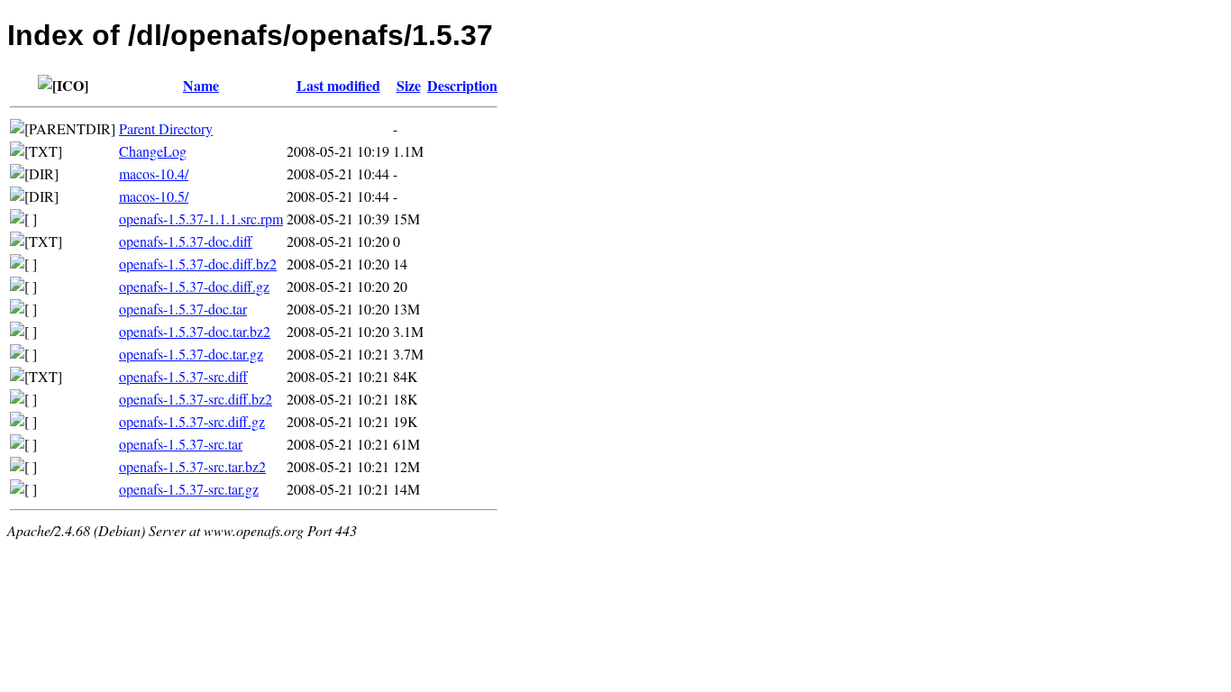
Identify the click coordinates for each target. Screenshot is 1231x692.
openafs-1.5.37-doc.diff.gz (194, 286)
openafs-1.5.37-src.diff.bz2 (195, 398)
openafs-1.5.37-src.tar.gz (189, 488)
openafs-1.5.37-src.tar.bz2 (192, 466)
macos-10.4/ (153, 173)
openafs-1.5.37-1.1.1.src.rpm (201, 218)
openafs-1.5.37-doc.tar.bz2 (194, 331)
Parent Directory (166, 128)
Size (409, 85)
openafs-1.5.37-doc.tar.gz (191, 353)
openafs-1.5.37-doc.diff (185, 241)
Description (462, 85)
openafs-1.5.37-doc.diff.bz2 (198, 263)
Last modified (338, 85)
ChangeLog (153, 150)
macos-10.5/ (153, 196)
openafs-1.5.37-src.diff (183, 376)
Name (201, 85)
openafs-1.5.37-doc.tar (183, 308)
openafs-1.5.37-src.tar (180, 443)
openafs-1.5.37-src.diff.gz (192, 421)
